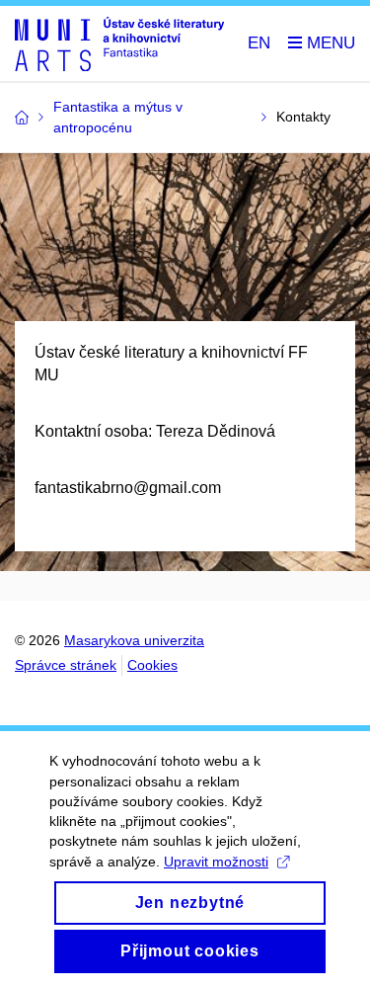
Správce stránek (65, 665)
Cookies (152, 665)
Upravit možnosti (216, 861)
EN (259, 43)
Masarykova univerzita (134, 640)
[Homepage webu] (119, 44)
